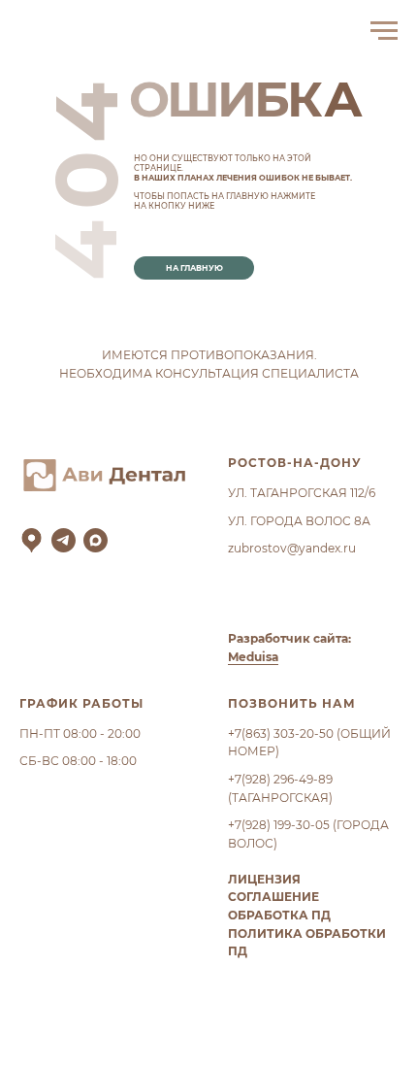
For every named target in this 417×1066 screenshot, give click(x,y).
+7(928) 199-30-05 (279, 824)
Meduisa (253, 657)
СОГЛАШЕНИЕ (273, 896)
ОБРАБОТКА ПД (279, 915)
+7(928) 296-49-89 (280, 779)
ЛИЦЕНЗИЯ (264, 879)
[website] (31, 540)
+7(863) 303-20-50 (281, 733)
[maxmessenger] (95, 540)
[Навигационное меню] (384, 31)
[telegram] (63, 540)
